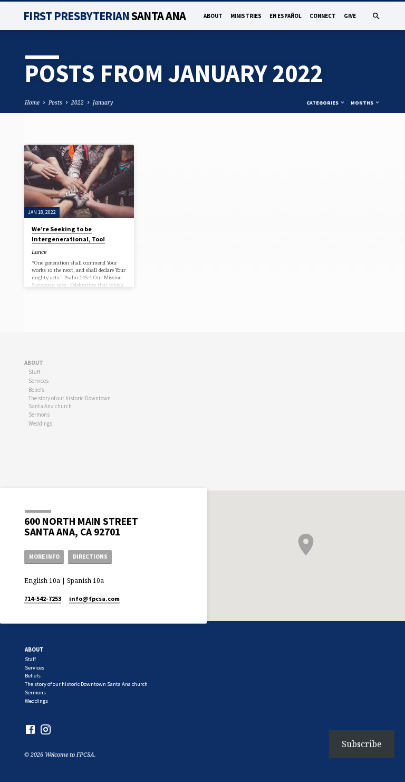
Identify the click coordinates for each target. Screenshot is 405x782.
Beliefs (36, 389)
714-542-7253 (42, 598)
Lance (39, 252)
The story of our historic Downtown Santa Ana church (69, 401)
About (213, 16)
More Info (44, 556)
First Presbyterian (104, 15)
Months (362, 102)
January (103, 102)
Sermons (39, 414)
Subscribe (362, 744)
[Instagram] (46, 729)
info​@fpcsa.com (94, 598)
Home (32, 102)
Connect (323, 16)
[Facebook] (30, 729)
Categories (323, 102)
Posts (55, 102)
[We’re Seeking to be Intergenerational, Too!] (79, 181)
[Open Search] (376, 16)
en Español (285, 16)
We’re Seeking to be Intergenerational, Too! (68, 233)
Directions (90, 556)
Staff (34, 371)
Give (350, 16)
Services (38, 380)
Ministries (246, 16)
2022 (77, 102)
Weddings (40, 423)
